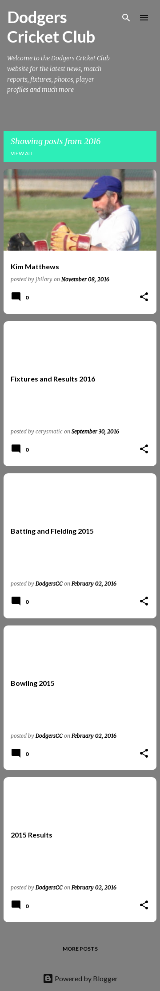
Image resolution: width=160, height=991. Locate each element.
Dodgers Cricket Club (51, 26)
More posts (80, 948)
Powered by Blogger (85, 978)
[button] (144, 297)
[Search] (126, 17)
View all (22, 153)
